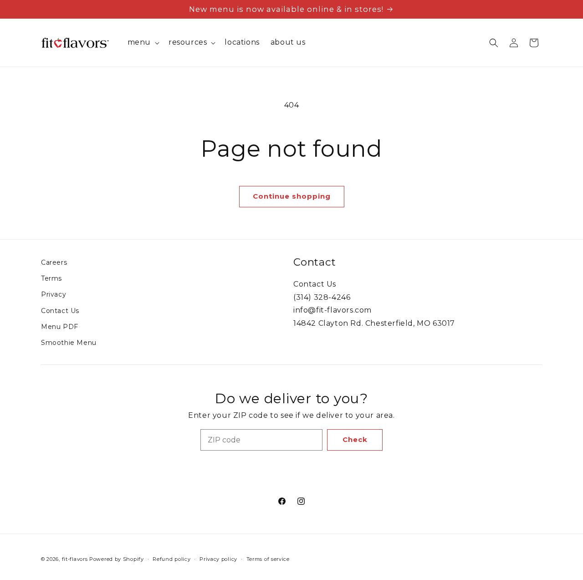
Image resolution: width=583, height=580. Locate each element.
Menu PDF (59, 327)
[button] (142, 42)
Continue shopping (292, 196)
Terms (51, 278)
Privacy (53, 294)
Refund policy (171, 559)
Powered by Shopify (116, 559)
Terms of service (268, 559)
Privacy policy (218, 559)
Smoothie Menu (69, 343)
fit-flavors (75, 559)
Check (355, 439)
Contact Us (60, 311)
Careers (54, 262)
